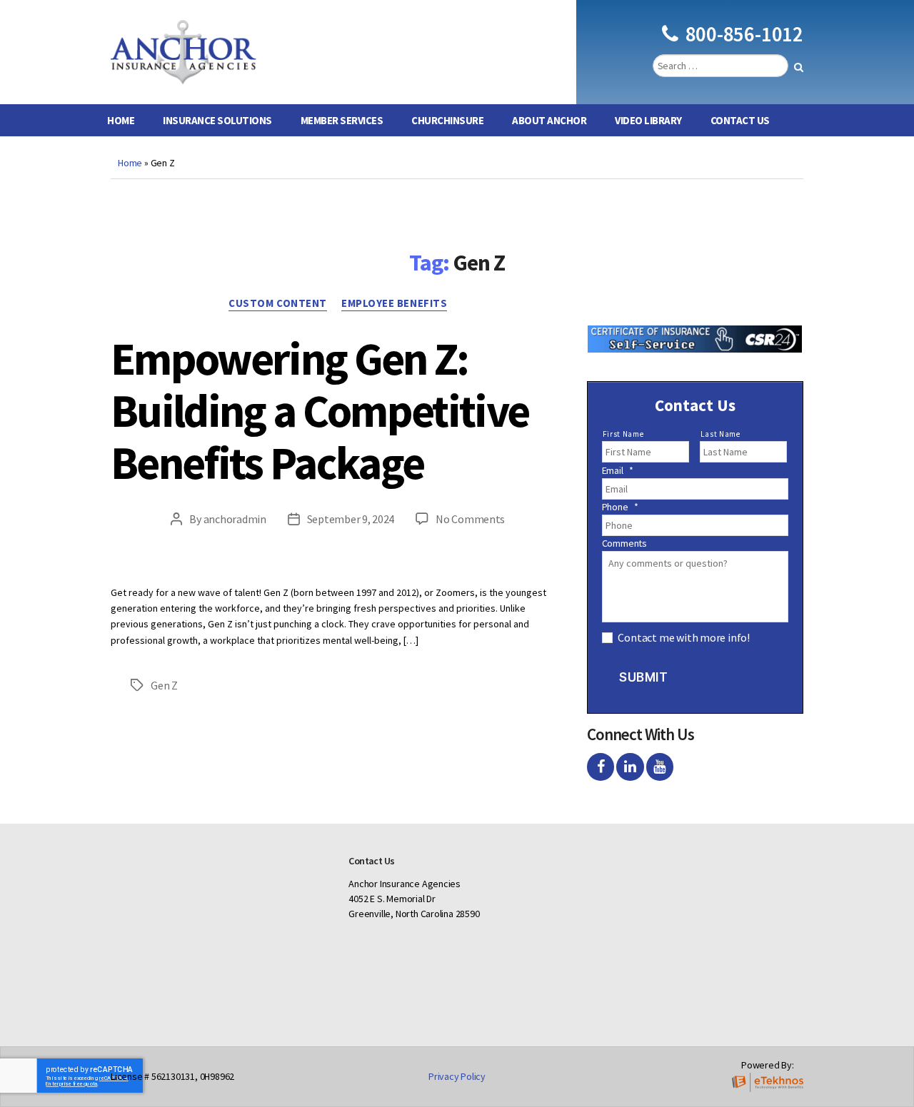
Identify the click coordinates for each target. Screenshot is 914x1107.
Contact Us (740, 120)
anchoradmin (235, 519)
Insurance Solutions (217, 120)
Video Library (648, 120)
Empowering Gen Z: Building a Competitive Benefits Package (319, 410)
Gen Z (164, 685)
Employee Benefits (394, 303)
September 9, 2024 (350, 519)
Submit (643, 677)
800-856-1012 (744, 34)
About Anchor (549, 120)
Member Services (342, 120)
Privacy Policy (457, 1076)
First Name (623, 434)
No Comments (470, 519)
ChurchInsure (447, 120)
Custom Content (277, 303)
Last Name (720, 434)
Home (120, 120)
